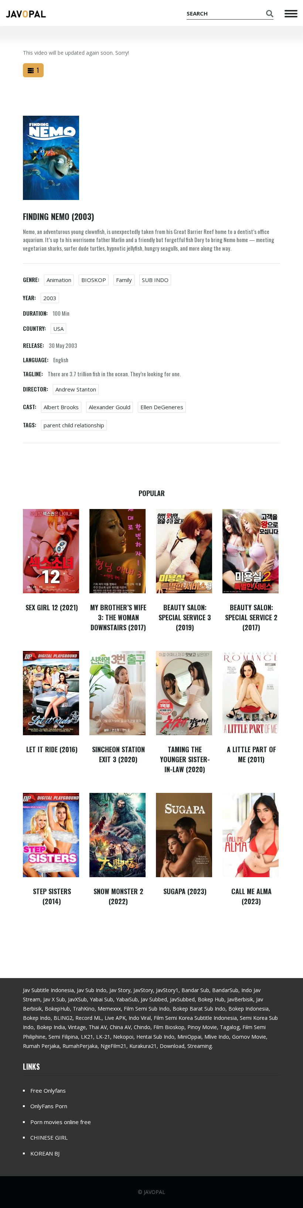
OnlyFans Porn (48, 1106)
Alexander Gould (109, 407)
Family (124, 280)
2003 (50, 298)
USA (58, 328)
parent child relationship (74, 425)
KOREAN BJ (44, 1153)
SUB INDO (155, 280)
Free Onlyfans (48, 1090)
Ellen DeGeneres (161, 407)
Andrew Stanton (75, 389)
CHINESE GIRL (49, 1137)
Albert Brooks (61, 407)
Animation (59, 280)
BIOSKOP (93, 280)
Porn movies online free (60, 1122)
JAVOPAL (154, 1191)
